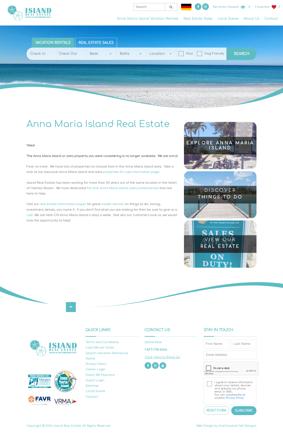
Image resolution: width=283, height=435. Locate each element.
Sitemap (92, 386)
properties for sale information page (131, 172)
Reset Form (216, 410)
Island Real (29, 13)
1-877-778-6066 (156, 349)
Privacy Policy (96, 364)
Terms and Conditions (102, 342)
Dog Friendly (214, 53)
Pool (189, 53)
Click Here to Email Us (162, 357)
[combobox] (102, 53)
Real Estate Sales (198, 19)
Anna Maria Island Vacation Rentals (147, 19)
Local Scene (228, 19)
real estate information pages (63, 204)
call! (30, 215)
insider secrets (113, 204)
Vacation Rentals (52, 43)
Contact (271, 19)
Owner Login (95, 369)
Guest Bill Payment (100, 375)
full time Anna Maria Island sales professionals (123, 188)
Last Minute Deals (100, 347)
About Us (251, 19)
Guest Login (95, 380)
